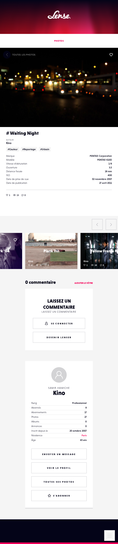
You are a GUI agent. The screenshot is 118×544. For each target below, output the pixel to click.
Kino (8, 143)
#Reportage (29, 149)
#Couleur (13, 149)
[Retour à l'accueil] (59, 15)
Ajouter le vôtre (84, 283)
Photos (59, 41)
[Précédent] (97, 224)
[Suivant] (111, 224)
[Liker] (111, 54)
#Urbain (44, 149)
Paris (84, 435)
